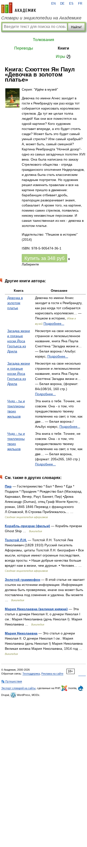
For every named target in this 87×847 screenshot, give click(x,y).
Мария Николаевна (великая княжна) (36, 609)
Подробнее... (54, 323)
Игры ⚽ (63, 56)
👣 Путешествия (11, 681)
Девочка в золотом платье (15, 303)
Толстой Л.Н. (16, 540)
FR (80, 3)
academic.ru (18, 7)
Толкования (43, 40)
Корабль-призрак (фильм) (27, 526)
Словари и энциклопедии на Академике (41, 18)
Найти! (76, 27)
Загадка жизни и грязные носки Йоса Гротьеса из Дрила (18, 341)
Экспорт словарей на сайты (18, 688)
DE (62, 3)
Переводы (23, 48)
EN (53, 3)
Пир (8, 486)
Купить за (44, 258)
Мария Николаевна (21, 633)
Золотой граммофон (22, 580)
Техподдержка (31, 673)
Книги (63, 48)
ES (71, 3)
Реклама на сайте (52, 673)
